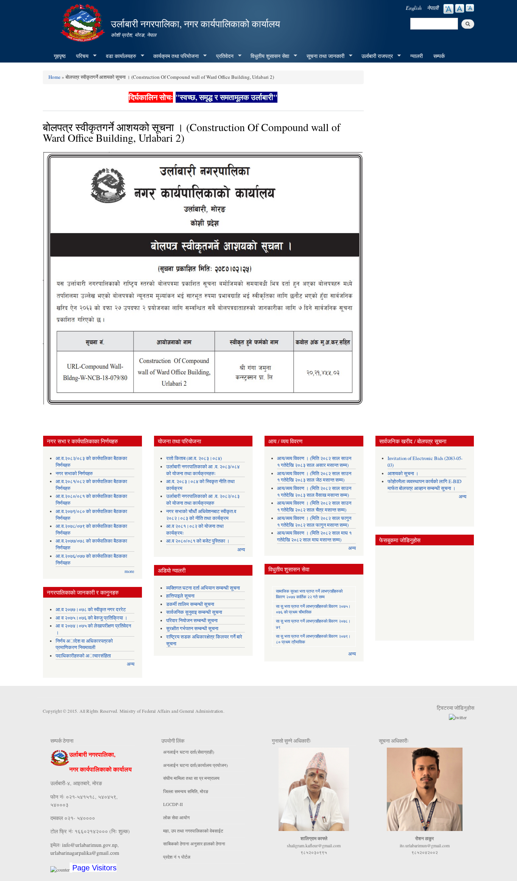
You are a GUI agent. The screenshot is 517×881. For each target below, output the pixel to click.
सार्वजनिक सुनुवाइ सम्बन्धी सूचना (194, 612)
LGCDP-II (173, 804)
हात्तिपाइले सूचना (180, 596)
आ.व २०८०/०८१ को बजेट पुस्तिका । (198, 541)
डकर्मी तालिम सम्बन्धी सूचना (190, 604)
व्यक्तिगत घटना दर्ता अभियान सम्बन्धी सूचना (203, 588)
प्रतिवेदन (222, 56)
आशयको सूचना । (403, 473)
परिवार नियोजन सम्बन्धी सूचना (192, 620)
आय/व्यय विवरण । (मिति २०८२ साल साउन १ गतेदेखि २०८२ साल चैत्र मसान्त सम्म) (314, 506)
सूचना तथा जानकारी (322, 56)
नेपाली (432, 7)
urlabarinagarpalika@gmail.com (84, 852)
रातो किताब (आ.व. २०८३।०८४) (194, 458)
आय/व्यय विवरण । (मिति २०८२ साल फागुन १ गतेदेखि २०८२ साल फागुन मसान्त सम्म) (314, 521)
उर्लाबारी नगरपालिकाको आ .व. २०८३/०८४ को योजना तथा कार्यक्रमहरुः (203, 470)
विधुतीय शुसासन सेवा (267, 56)
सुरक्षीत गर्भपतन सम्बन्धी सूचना (192, 628)
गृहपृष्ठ (59, 55)
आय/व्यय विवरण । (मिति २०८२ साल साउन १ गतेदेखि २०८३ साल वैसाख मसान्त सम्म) (314, 491)
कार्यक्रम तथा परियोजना (173, 56)
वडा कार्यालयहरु (118, 56)
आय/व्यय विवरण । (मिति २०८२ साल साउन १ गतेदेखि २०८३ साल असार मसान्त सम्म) (314, 461)
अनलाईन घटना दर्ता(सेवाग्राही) (188, 752)
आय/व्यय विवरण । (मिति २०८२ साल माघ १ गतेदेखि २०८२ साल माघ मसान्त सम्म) (314, 536)
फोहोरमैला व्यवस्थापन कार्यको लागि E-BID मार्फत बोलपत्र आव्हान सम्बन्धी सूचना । (424, 484)
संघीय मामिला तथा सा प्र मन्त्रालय (191, 778)
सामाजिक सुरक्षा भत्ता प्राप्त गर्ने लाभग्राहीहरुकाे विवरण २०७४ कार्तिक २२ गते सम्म (309, 593)
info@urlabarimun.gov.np (89, 844)
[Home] (83, 22)
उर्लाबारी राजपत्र (374, 56)
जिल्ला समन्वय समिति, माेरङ (185, 791)
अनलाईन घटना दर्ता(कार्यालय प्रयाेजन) (195, 765)
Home (54, 77)
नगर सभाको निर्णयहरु (74, 473)
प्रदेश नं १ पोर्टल (176, 857)
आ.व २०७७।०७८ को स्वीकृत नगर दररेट (91, 609)
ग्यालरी (416, 55)
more (129, 571)
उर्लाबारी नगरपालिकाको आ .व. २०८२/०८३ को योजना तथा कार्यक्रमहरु (203, 499)
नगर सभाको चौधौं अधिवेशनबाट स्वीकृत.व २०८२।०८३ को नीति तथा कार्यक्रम (201, 514)
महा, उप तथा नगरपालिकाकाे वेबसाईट (193, 831)
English (414, 7)
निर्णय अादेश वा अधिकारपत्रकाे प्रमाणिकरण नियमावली (84, 644)
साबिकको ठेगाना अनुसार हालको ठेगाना (194, 843)
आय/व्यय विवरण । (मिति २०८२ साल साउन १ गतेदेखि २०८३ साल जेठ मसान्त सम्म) (314, 477)
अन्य (130, 664)
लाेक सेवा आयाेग (176, 817)
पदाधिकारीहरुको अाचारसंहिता (83, 656)
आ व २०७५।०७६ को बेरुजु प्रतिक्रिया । (92, 618)
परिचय (80, 56)
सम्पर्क (439, 55)
